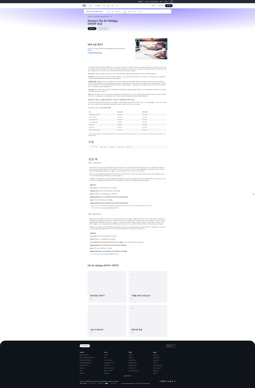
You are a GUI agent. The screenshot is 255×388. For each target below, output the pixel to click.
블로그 (81, 370)
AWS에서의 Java (132, 365)
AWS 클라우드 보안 (84, 365)
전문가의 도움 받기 (157, 368)
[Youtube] (170, 381)
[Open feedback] (253, 194)
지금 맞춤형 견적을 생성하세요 (95, 52)
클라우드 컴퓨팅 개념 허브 (85, 363)
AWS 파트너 (107, 373)
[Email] (174, 381)
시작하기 (106, 355)
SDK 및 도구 (131, 357)
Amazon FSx (90, 16)
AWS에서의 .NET (132, 360)
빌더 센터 (131, 355)
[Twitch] (168, 381)
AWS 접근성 (156, 370)
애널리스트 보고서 (108, 370)
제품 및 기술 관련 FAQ (109, 368)
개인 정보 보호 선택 (101, 383)
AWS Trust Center (108, 360)
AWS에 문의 (156, 355)
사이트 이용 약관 (92, 383)
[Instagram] (166, 381)
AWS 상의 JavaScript (134, 370)
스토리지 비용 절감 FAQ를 (106, 207)
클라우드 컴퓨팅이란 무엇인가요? (87, 357)
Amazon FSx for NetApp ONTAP (101, 16)
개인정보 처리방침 (83, 383)
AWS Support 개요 (157, 365)
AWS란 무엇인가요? (84, 355)
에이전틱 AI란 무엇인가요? (86, 360)
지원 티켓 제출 (156, 357)
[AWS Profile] (172, 2)
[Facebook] (162, 381)
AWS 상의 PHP (132, 368)
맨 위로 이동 (126, 376)
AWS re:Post (156, 360)
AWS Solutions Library (109, 363)
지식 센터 (155, 363)
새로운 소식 (82, 368)
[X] (159, 381)
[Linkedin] (164, 381)
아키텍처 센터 (107, 365)
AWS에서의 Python (133, 363)
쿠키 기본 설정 (113, 383)
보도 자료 (82, 373)
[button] (98, 6)
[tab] (94, 146)
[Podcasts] (172, 381)
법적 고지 (155, 373)
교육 (105, 357)
